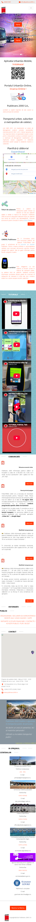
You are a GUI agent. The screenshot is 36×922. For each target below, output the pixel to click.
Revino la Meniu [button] (18, 908)
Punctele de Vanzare (28, 244)
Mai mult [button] (29, 601)
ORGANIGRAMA (5, 616)
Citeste (31, 224)
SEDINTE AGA (9, 618)
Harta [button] (18, 24)
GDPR (30, 618)
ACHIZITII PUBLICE (12, 623)
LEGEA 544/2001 (20, 618)
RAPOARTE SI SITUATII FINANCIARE (13, 621)
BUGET (27, 623)
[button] (18, 96)
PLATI (22, 623)
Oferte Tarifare (28, 220)
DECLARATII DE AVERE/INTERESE (24, 616)
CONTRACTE (30, 621)
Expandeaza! (18, 151)
